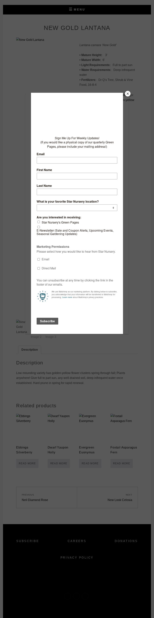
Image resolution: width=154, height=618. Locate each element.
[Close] (128, 94)
